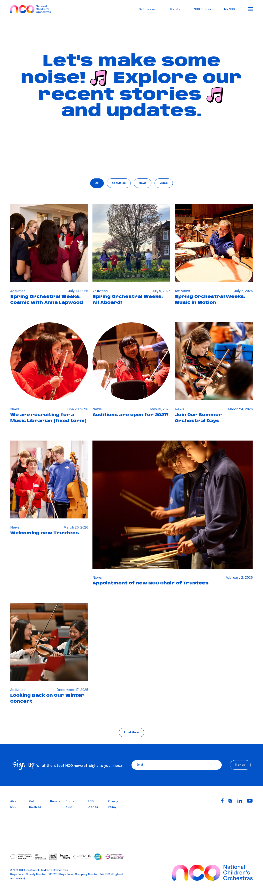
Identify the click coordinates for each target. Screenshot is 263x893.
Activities (119, 183)
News (142, 183)
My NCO (229, 9)
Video (164, 183)
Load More (131, 732)
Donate (175, 9)
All (97, 183)
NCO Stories (202, 9)
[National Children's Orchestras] (30, 8)
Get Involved (148, 9)
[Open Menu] (250, 9)
